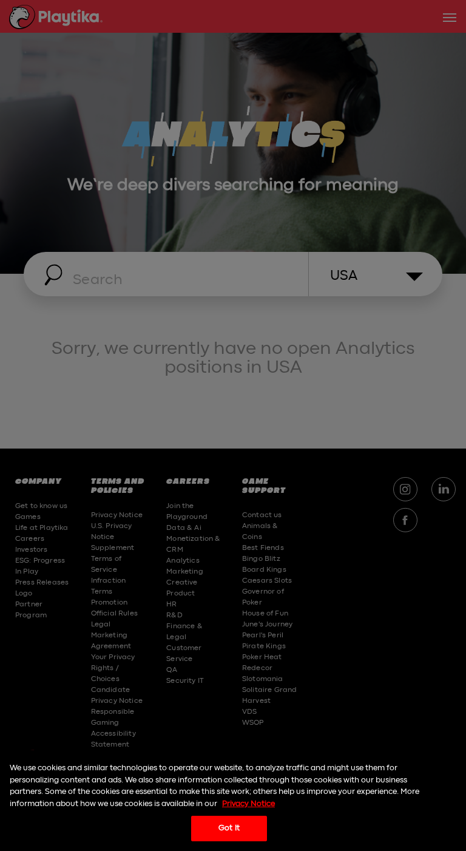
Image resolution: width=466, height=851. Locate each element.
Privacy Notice (248, 804)
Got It (229, 828)
